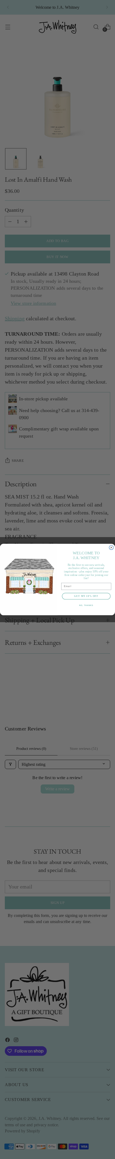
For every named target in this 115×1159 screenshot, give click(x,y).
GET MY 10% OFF (86, 596)
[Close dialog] (111, 547)
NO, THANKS (86, 605)
